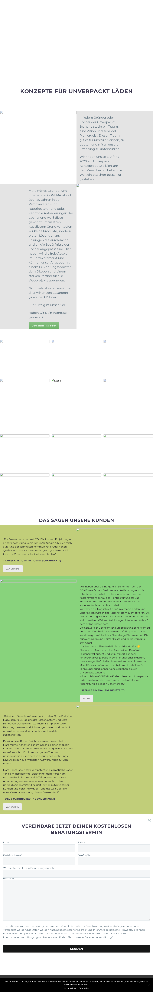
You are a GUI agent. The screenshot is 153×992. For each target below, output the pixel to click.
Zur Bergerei (13, 568)
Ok (65, 988)
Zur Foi (86, 698)
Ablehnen (72, 988)
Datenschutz (84, 988)
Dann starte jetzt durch (44, 325)
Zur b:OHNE (12, 807)
